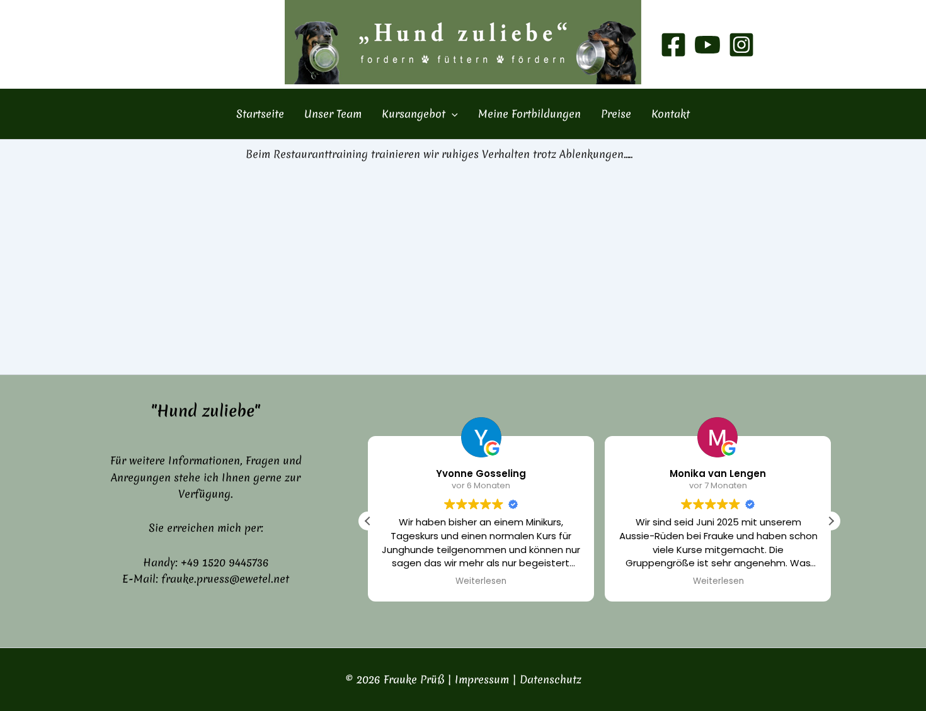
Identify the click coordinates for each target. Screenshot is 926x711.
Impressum (482, 679)
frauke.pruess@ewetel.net (225, 578)
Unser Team (333, 113)
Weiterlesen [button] (480, 581)
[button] (451, 114)
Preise (616, 113)
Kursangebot (413, 113)
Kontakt (670, 113)
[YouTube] (707, 44)
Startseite (260, 113)
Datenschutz (550, 679)
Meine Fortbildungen (529, 113)
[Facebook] (673, 44)
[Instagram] (741, 44)
